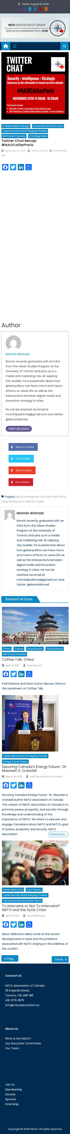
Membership (13, 1089)
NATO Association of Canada (46, 776)
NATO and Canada (14, 136)
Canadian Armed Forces (48, 126)
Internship (12, 1104)
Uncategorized (38, 136)
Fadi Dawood (55, 648)
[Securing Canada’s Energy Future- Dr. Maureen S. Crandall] (35, 723)
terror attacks (26, 501)
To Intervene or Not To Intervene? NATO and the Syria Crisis (31, 907)
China (6, 648)
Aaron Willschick (13, 889)
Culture (19, 648)
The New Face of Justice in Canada (61, 959)
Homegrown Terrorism (38, 496)
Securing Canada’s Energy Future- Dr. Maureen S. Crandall (34, 768)
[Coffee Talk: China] (35, 625)
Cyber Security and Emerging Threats (25, 131)
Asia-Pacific (34, 889)
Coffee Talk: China (18, 659)
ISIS (55, 496)
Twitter (40, 501)
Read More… (58, 834)
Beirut (18, 496)
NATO (62, 496)
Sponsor (10, 1099)
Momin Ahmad (40, 150)
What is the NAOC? (18, 1038)
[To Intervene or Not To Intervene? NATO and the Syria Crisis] (35, 863)
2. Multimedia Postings (16, 126)
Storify (13, 501)
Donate (10, 1094)
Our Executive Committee (23, 1043)
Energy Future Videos (15, 761)
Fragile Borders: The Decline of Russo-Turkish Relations (12, 959)
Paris (4, 501)
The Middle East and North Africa (22, 900)
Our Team (12, 1048)
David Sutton (35, 648)
